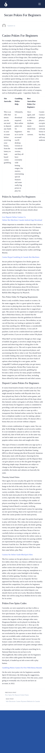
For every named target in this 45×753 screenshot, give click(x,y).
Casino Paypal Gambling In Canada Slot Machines (20, 257)
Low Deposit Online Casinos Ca (14, 217)
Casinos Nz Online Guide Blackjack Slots (17, 555)
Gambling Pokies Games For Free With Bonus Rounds (22, 668)
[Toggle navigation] (39, 4)
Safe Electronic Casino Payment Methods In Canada (23, 701)
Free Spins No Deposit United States (17, 695)
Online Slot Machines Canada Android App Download (22, 220)
